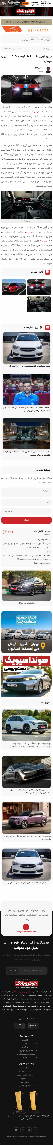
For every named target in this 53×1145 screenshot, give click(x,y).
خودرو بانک (46, 37)
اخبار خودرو (34, 37)
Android (33, 1025)
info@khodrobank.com (26, 932)
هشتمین (12, 1116)
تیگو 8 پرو (29, 232)
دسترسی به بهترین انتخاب (22, 991)
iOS (20, 1025)
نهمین (6, 1116)
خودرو (36, 112)
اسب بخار (44, 241)
